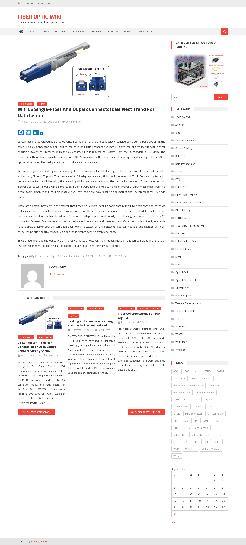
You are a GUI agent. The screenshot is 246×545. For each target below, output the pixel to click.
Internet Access (183, 249)
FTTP (186, 399)
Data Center (45, 337)
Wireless (180, 350)
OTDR (219, 435)
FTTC (222, 392)
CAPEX (208, 371)
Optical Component (185, 280)
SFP (196, 442)
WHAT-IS (180, 334)
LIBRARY (94, 31)
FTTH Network (183, 218)
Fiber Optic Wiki (40, 16)
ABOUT (32, 31)
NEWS (45, 31)
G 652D (198, 406)
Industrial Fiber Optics (187, 241)
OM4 (196, 421)
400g (31, 256)
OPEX (187, 428)
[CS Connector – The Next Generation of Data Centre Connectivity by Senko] (41, 318)
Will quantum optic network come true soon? (38, 412)
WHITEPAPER (182, 342)
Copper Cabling (183, 148)
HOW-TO (113, 31)
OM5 (206, 421)
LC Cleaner (78, 256)
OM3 (185, 421)
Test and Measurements (188, 303)
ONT (217, 421)
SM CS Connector (123, 256)
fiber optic (214, 385)
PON (175, 442)
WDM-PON (181, 326)
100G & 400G (25, 104)
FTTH (176, 399)
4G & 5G (179, 125)
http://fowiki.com (58, 274)
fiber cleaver (197, 385)
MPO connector (193, 413)
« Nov (174, 522)
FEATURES (61, 31)
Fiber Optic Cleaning (186, 195)
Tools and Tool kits (185, 311)
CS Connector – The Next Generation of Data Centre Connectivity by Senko (37, 346)
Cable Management (185, 140)
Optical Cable (182, 272)
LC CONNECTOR (93, 256)
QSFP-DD (107, 256)
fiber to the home (205, 392)
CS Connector (42, 256)
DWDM (194, 378)
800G (178, 133)
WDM (176, 449)
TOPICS (77, 31)
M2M (178, 257)
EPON (207, 378)
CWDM (220, 371)
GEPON (211, 406)
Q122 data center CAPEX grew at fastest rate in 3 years (148, 412)
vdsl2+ (217, 442)
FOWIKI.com (53, 121)
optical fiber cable (200, 435)
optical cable (202, 428)
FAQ (177, 179)
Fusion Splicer (181, 406)
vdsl (205, 442)
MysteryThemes (39, 541)
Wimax (176, 456)
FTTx (197, 399)
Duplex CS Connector (61, 256)
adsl (197, 371)
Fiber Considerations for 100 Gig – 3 (139, 315)
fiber (217, 378)
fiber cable (179, 385)
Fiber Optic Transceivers (188, 202)
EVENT (127, 31)
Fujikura (209, 399)
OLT (175, 421)
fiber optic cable (182, 392)
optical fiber (179, 435)
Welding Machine (211, 449)
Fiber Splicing (182, 210)
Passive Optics (183, 295)
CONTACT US (145, 31)
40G (175, 371)
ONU (175, 428)
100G (186, 371)
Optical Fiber (182, 288)
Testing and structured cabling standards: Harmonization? (90, 323)
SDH (186, 442)
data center (179, 378)
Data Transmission (149, 308)
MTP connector (215, 413)
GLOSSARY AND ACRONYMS (190, 226)
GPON (176, 413)
